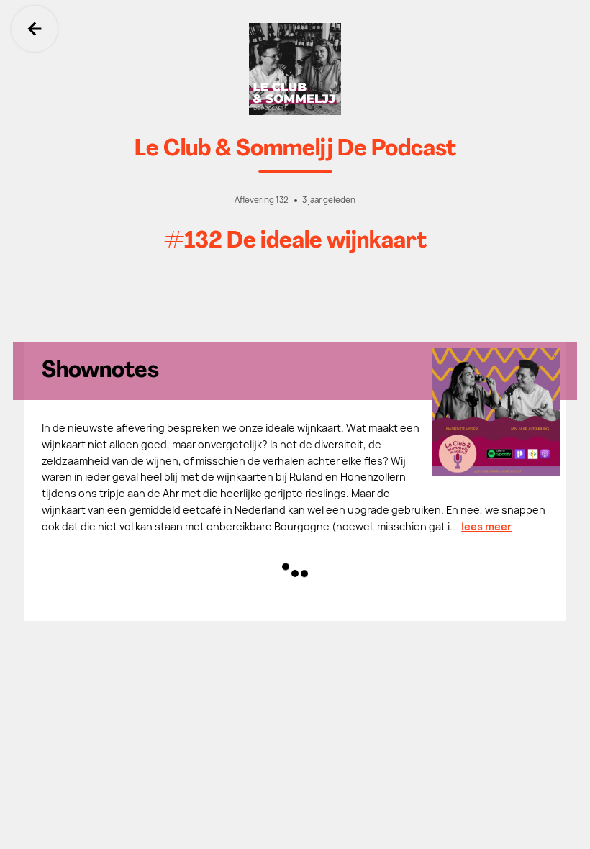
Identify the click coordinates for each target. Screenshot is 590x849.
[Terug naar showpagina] (295, 69)
